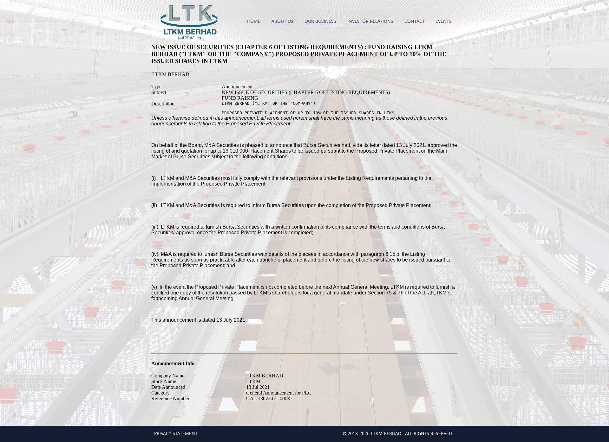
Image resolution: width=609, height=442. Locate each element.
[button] (283, 21)
